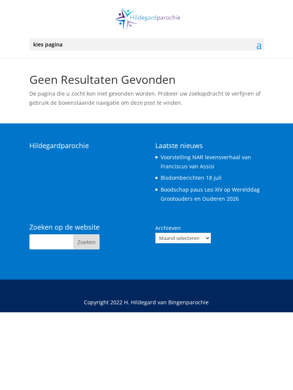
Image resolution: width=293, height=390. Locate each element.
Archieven (168, 228)
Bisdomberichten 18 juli (191, 177)
